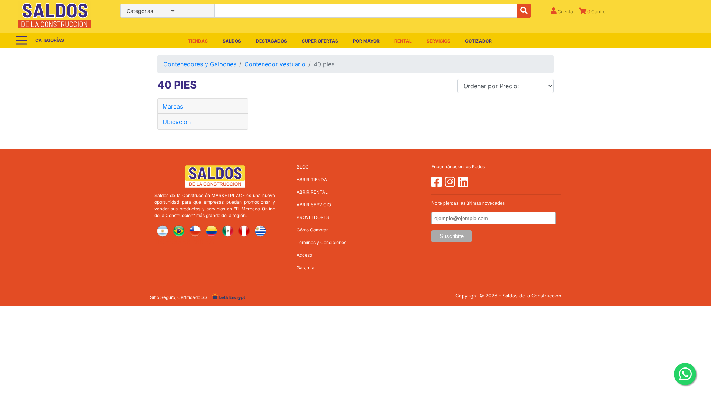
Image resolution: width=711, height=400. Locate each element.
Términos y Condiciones (321, 242)
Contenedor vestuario (275, 64)
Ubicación (177, 122)
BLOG (303, 167)
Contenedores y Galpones (199, 64)
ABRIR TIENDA (312, 179)
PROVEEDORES (313, 217)
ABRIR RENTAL (312, 192)
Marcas (173, 106)
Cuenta (565, 11)
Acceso (304, 255)
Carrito (596, 11)
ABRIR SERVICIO (314, 204)
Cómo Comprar (312, 230)
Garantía (305, 267)
